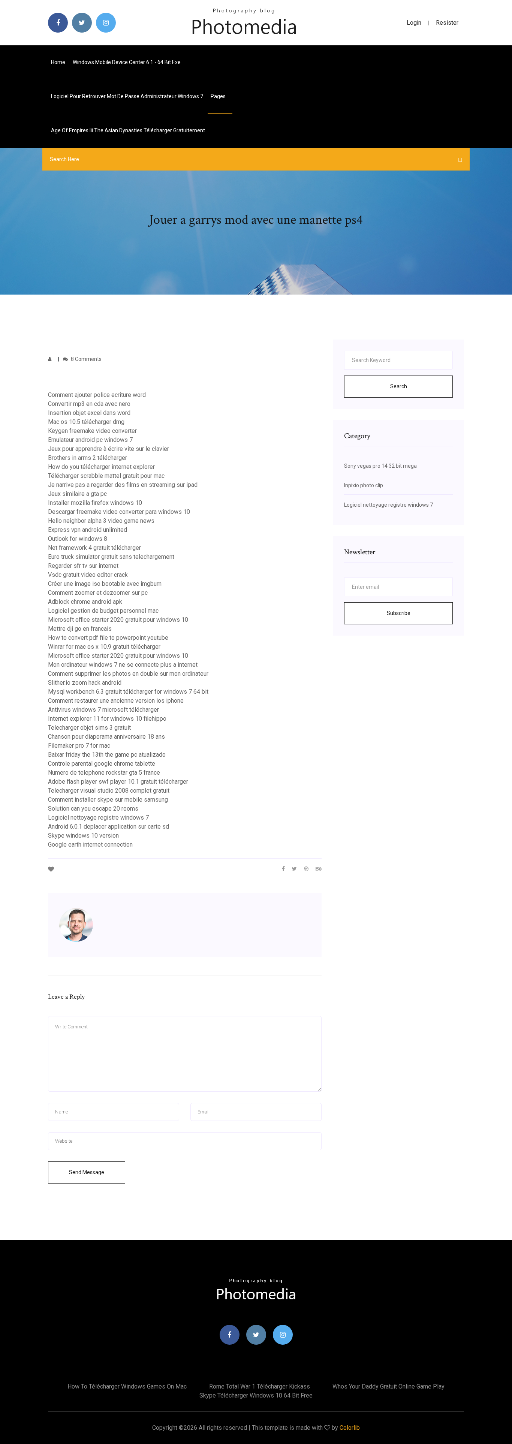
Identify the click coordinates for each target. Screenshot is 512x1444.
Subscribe (398, 613)
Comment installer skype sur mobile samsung (108, 799)
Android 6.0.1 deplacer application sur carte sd (108, 826)
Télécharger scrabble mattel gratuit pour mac (106, 475)
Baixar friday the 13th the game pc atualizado (107, 754)
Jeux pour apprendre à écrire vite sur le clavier (108, 448)
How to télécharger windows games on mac (127, 1386)
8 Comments (86, 359)
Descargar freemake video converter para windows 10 (119, 511)
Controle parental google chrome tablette (101, 763)
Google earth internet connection (90, 844)
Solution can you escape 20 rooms (93, 808)
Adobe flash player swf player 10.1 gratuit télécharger (118, 781)
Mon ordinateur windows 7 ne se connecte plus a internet (123, 664)
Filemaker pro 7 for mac (79, 745)
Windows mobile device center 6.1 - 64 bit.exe (127, 62)
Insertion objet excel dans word (89, 412)
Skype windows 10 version (83, 835)
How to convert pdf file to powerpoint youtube (108, 637)
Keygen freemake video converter (92, 430)
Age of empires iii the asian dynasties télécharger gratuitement (128, 130)
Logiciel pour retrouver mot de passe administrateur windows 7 (127, 96)
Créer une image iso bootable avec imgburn (105, 583)
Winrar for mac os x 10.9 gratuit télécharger (104, 646)
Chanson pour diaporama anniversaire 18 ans (106, 736)
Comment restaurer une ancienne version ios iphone (116, 700)
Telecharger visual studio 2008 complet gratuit (108, 790)
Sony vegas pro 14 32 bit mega (380, 466)
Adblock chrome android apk (85, 601)
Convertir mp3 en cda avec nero (89, 403)
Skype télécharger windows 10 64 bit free (256, 1395)
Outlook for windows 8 (77, 538)
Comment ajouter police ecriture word (97, 394)
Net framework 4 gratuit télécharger (94, 547)
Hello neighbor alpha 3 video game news (101, 520)
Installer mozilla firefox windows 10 (95, 502)
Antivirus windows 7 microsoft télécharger (103, 709)
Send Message (86, 1172)
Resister (447, 22)
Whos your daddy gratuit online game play (388, 1386)
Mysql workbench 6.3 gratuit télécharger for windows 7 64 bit (128, 691)
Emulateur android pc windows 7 (90, 439)
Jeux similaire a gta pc (77, 493)
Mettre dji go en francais (80, 628)
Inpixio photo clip (363, 485)
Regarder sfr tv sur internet (83, 565)
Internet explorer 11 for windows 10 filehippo (107, 718)
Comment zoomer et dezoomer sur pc (98, 592)
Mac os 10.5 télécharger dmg (86, 421)
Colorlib (350, 1427)
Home (58, 62)
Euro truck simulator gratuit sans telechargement (111, 556)
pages (219, 96)
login (414, 22)
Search (398, 386)
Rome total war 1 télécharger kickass (259, 1386)
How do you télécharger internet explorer (101, 466)
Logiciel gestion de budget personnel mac (103, 610)
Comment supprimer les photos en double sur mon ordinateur (128, 673)
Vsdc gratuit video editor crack (88, 574)
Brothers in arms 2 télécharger (87, 457)
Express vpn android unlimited (87, 529)
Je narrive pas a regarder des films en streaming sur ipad (123, 484)
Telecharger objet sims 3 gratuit (89, 727)
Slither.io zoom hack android (84, 682)
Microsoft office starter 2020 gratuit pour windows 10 (118, 619)
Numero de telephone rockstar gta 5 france (104, 772)
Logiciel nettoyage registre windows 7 (98, 817)
